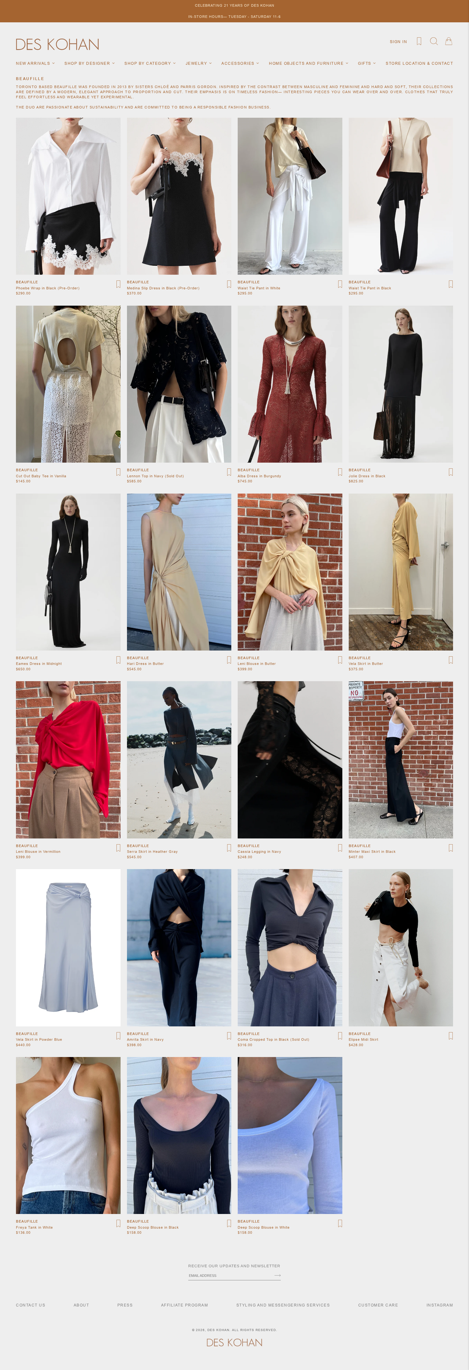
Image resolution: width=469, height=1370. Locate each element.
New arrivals (34, 63)
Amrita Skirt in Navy (145, 1039)
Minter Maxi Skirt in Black (372, 851)
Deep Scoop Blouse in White (264, 1227)
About (81, 1305)
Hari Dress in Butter (145, 663)
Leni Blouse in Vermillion (38, 851)
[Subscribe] (277, 1276)
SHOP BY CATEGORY (148, 63)
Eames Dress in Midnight (39, 663)
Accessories (238, 63)
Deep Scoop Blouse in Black (153, 1227)
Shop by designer (88, 63)
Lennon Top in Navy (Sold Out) (155, 476)
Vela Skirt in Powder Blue (39, 1039)
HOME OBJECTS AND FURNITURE (307, 63)
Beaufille (27, 282)
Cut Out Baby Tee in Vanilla (41, 476)
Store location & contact (419, 63)
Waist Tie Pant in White (259, 288)
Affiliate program (184, 1305)
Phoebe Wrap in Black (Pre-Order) (48, 288)
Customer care (378, 1305)
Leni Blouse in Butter (257, 663)
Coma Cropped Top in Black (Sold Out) (273, 1039)
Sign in (398, 41)
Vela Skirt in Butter (366, 663)
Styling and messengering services (283, 1305)
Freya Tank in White (34, 1227)
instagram (440, 1305)
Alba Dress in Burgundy (259, 476)
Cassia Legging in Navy (259, 851)
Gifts (365, 63)
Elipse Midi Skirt (363, 1039)
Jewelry (197, 63)
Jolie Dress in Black (367, 476)
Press (125, 1305)
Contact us (30, 1305)
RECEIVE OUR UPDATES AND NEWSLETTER (234, 1266)
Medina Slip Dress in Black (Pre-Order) (163, 288)
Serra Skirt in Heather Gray (152, 851)
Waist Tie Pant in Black (370, 288)
